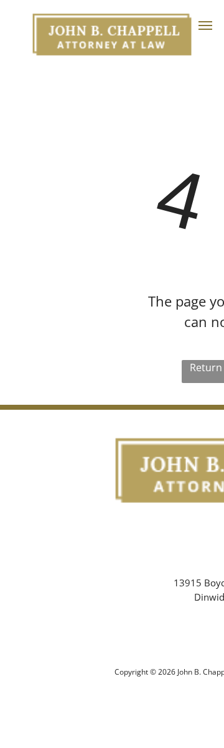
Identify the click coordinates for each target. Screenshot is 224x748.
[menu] (205, 25)
